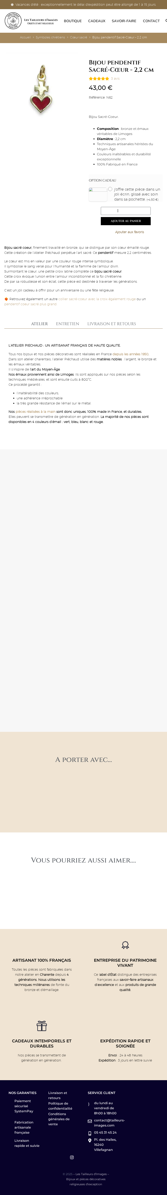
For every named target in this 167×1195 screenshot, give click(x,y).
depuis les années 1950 (130, 354)
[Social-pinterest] (64, 1157)
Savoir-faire (124, 21)
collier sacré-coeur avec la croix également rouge (97, 299)
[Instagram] (72, 1157)
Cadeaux (96, 21)
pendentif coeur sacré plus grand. (30, 304)
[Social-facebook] (56, 1157)
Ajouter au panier (126, 221)
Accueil (25, 37)
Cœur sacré (78, 37)
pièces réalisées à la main (35, 412)
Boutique (73, 21)
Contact (151, 21)
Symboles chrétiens (50, 37)
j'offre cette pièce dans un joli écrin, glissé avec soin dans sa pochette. (137, 194)
